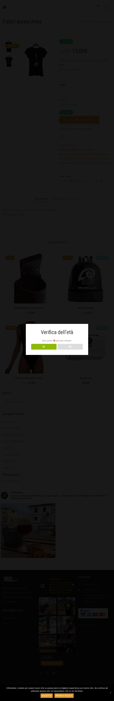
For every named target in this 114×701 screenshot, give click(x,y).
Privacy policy (64, 695)
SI (44, 346)
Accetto (47, 695)
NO (70, 346)
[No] (110, 692)
